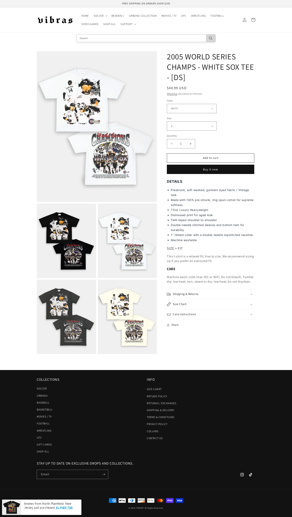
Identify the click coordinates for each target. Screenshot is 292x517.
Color (170, 100)
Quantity (172, 136)
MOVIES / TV (44, 416)
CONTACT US (155, 438)
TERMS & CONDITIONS (160, 417)
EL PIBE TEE (64, 507)
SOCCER (42, 388)
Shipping (172, 93)
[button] (100, 16)
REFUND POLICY (157, 396)
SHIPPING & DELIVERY (160, 410)
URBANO (42, 395)
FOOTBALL (43, 423)
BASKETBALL (45, 409)
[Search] (210, 38)
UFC (39, 437)
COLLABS (152, 431)
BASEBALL (43, 402)
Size (169, 118)
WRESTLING (44, 430)
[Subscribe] (103, 474)
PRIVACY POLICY (157, 424)
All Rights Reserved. (154, 508)
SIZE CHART (154, 389)
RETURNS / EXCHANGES (161, 403)
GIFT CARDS (44, 444)
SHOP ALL (43, 451)
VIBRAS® (140, 508)
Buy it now (210, 169)
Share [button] (175, 325)
